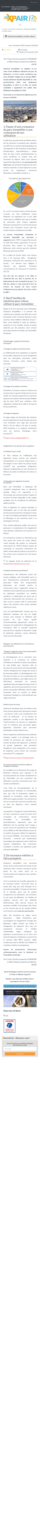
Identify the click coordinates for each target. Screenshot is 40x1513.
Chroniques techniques (15, 29)
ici (14, 85)
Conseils (4, 29)
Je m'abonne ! (20, 1054)
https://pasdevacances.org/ (20, 564)
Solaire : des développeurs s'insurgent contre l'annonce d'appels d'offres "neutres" (20, 8)
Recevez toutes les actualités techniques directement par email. (20, 1044)
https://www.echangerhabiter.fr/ (17, 438)
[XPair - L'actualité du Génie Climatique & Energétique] (20, 18)
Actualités (7, 50)
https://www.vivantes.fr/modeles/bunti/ (19, 758)
